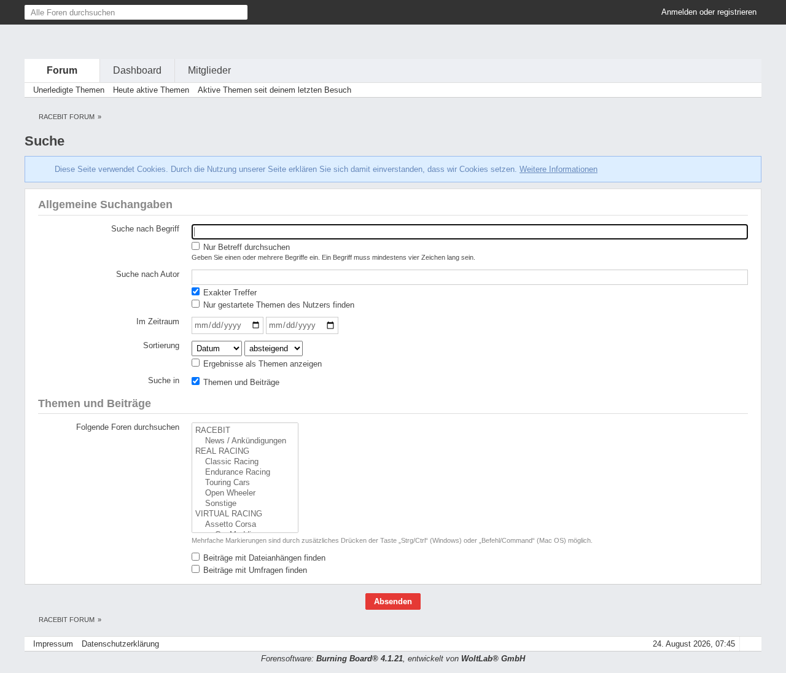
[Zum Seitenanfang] (748, 644)
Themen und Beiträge (240, 382)
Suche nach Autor (147, 274)
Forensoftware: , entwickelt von (393, 658)
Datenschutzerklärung (120, 643)
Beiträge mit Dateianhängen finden (263, 557)
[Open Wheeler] (245, 493)
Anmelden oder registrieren (709, 12)
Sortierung (161, 345)
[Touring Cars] (245, 483)
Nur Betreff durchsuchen (245, 247)
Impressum (53, 643)
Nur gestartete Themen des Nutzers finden (277, 304)
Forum (62, 70)
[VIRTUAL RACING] (245, 514)
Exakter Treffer (229, 292)
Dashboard (137, 70)
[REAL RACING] (245, 451)
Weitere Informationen (558, 169)
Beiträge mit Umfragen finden (254, 570)
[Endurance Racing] (245, 472)
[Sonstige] (245, 504)
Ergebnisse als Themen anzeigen (261, 363)
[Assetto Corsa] (245, 524)
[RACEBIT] (245, 431)
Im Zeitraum (157, 321)
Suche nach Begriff (145, 228)
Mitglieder (209, 70)
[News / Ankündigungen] (245, 441)
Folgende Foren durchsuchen (127, 427)
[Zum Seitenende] (748, 90)
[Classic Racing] (245, 462)
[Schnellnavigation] (731, 90)
